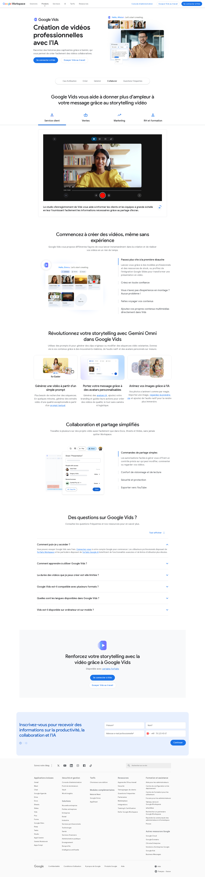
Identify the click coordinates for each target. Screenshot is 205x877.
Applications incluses (43, 778)
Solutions (33, 4)
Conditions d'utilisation (72, 866)
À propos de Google (93, 866)
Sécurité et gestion (71, 778)
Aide (122, 866)
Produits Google (111, 866)
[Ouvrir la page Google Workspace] (14, 3)
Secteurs (56, 4)
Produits (45, 4)
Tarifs (72, 4)
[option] (69, 81)
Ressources (83, 4)
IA (65, 4)
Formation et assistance (157, 778)
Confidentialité (54, 866)
